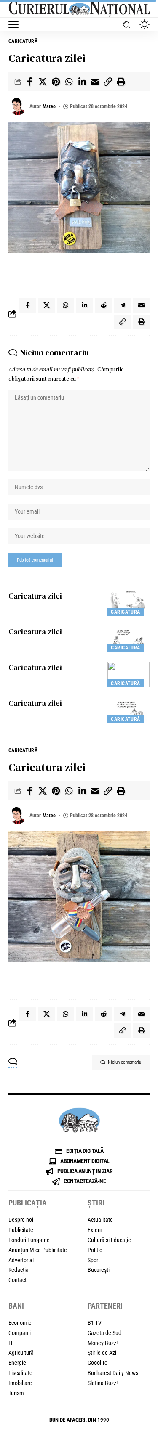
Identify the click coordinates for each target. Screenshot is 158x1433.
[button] (15, 24)
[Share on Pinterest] (56, 81)
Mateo (49, 106)
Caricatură (22, 41)
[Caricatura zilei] (128, 603)
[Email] (95, 81)
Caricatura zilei (35, 596)
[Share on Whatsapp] (69, 81)
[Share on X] (42, 81)
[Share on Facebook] (29, 81)
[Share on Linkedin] (82, 81)
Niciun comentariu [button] (124, 1062)
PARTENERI (105, 1305)
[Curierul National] (79, 9)
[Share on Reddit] (103, 305)
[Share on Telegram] (122, 305)
